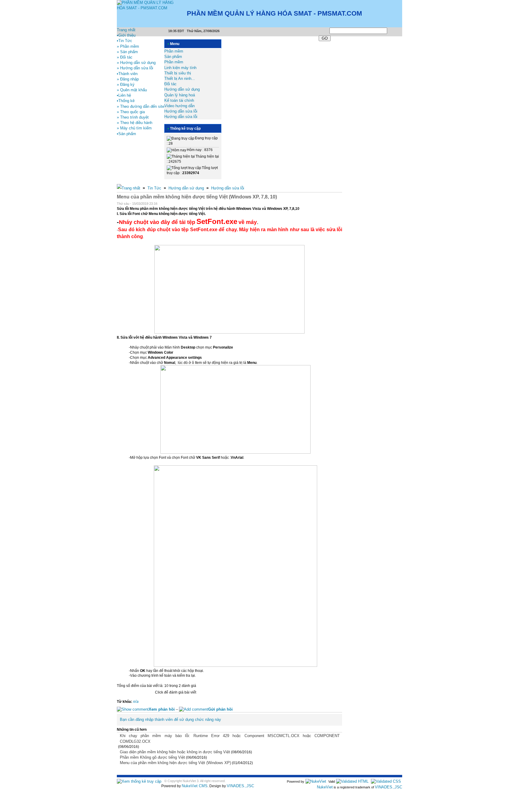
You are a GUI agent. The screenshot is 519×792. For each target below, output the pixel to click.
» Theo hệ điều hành (134, 122)
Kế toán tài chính (179, 100)
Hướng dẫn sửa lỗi (180, 111)
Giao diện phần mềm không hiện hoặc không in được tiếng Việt (175, 752)
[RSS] (401, 30)
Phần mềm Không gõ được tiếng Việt (152, 757)
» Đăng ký (126, 84)
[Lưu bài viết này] (339, 203)
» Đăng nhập (128, 79)
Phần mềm (173, 51)
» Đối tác (124, 57)
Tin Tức (154, 188)
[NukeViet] (315, 781)
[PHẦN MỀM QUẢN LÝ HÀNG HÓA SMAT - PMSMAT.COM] (147, 5)
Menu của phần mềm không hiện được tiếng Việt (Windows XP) (175, 762)
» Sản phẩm (127, 52)
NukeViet (325, 787)
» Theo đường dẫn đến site (140, 106)
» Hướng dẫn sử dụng (136, 62)
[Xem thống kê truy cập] (139, 781)
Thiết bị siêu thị (177, 73)
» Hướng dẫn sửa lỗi (135, 68)
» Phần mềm (128, 46)
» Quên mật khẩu (132, 90)
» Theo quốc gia (131, 112)
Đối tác (170, 84)
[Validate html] (352, 781)
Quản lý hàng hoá (179, 95)
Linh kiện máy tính (180, 67)
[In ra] (331, 203)
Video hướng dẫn (179, 106)
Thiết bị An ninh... (179, 78)
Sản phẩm (173, 56)
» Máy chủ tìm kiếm (134, 128)
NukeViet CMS (195, 786)
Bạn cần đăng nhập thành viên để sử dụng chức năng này (170, 719)
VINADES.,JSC (240, 786)
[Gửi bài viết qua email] (324, 203)
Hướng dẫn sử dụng (182, 89)
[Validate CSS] (386, 781)
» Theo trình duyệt (133, 117)
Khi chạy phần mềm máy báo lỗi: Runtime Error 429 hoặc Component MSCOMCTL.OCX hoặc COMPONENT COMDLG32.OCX (230, 738)
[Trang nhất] (128, 188)
